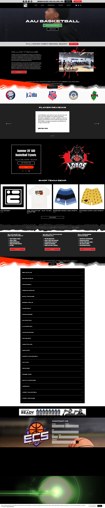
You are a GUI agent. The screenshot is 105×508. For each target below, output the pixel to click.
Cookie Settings (93, 506)
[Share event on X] (25, 171)
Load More (52, 217)
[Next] (96, 124)
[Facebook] (26, 1)
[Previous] (8, 124)
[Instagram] (23, 1)
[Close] (103, 506)
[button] (68, 1)
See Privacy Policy (10, 506)
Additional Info (54, 439)
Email (53, 429)
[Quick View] (13, 196)
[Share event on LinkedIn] (29, 171)
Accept (99, 506)
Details (26, 167)
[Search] (80, 5)
